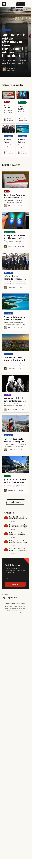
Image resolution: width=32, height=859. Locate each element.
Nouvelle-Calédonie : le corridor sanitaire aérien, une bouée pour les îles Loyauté (18, 518)
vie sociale (23, 608)
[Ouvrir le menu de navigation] (7, 3)
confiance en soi (16, 608)
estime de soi (15, 610)
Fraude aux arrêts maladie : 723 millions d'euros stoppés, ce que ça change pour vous (18, 526)
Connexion (13, 4)
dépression (10, 603)
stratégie (9, 610)
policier (18, 603)
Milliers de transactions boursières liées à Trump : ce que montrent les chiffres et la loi (18, 534)
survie (25, 612)
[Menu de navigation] (27, 4)
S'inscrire (20, 4)
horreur (23, 603)
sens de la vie (8, 608)
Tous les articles (15, 502)
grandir (25, 606)
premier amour (8, 606)
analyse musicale (18, 606)
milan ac (22, 610)
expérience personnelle (9, 612)
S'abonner (15, 584)
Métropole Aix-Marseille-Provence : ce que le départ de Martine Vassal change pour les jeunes (19, 542)
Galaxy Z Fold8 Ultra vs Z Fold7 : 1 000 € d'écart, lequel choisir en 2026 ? (18, 550)
